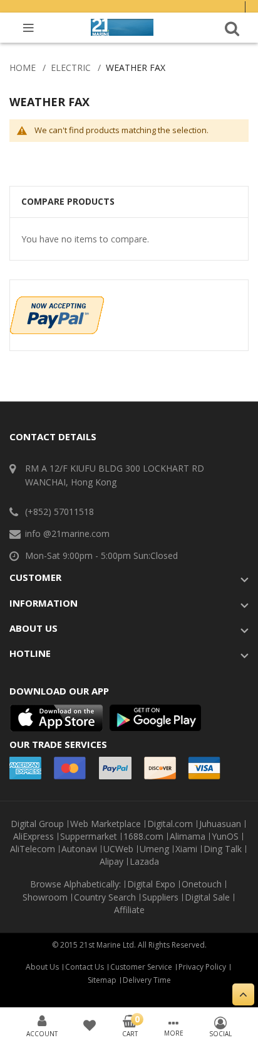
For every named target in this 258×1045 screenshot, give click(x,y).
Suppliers (160, 897)
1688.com (143, 836)
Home (22, 67)
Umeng (154, 849)
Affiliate (129, 910)
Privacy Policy (202, 967)
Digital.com (170, 824)
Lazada (144, 861)
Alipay (111, 861)
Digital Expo (151, 884)
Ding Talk (223, 849)
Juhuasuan (220, 824)
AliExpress (33, 836)
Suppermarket (88, 836)
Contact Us (84, 967)
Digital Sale (207, 897)
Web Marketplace (105, 824)
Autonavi (79, 849)
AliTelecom (32, 849)
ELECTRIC (71, 67)
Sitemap (102, 980)
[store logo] (122, 27)
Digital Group (37, 824)
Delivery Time (147, 980)
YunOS (225, 836)
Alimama (187, 836)
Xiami (186, 849)
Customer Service (141, 967)
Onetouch (202, 884)
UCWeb (118, 849)
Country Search (105, 897)
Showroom (45, 897)
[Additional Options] (57, 302)
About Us (42, 967)
